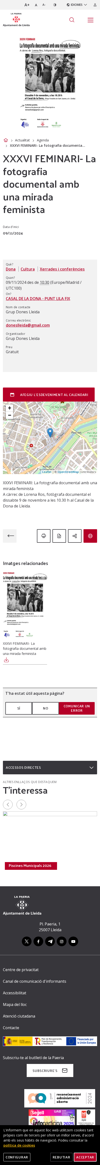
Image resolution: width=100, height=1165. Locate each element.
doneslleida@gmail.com (28, 325)
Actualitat (22, 140)
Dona (11, 269)
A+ (27, 4)
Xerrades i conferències (62, 269)
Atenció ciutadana (19, 1016)
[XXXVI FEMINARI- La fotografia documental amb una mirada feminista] (25, 606)
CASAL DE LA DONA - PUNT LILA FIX (38, 298)
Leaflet (46, 472)
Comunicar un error (77, 708)
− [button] (9, 415)
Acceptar (85, 1157)
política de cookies (19, 1145)
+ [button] (9, 408)
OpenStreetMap (68, 472)
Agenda (43, 140)
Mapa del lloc (15, 1004)
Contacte (11, 1027)
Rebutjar (61, 1157)
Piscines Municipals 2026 (30, 865)
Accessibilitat (14, 993)
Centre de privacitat (21, 969)
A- (44, 5)
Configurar (17, 1157)
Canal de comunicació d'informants (34, 981)
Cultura (28, 269)
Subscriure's (45, 1071)
